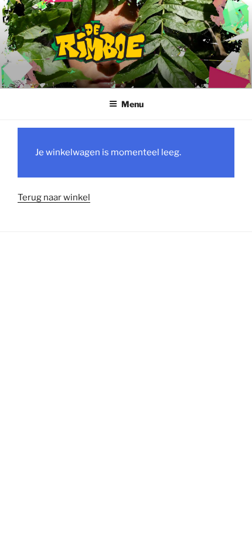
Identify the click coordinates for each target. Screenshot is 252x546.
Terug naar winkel (54, 197)
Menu (132, 104)
